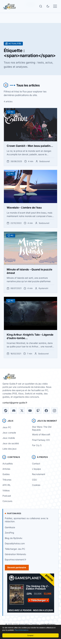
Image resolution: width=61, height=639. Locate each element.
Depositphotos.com (15, 543)
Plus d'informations (21, 630)
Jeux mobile (9, 438)
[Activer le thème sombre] (47, 6)
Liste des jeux (10, 448)
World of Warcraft (41, 434)
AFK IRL (7, 485)
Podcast (7, 495)
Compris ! (30, 635)
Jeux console (9, 432)
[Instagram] (54, 411)
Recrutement (38, 474)
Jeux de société (11, 443)
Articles (6, 469)
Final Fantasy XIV (41, 440)
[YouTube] (30, 411)
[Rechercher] (40, 6)
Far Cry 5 (36, 445)
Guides (6, 474)
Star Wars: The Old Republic (41, 428)
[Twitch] (38, 411)
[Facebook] (46, 411)
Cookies (36, 485)
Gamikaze (10, 527)
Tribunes (7, 479)
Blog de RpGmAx (13, 538)
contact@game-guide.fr (15, 402)
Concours (7, 501)
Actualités (8, 463)
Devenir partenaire (16, 567)
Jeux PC (7, 427)
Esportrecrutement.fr (15, 559)
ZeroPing (9, 532)
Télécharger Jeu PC (15, 549)
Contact (36, 463)
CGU (34, 479)
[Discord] (14, 411)
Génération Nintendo (15, 554)
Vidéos (6, 490)
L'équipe (36, 469)
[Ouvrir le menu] (55, 6)
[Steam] (6, 411)
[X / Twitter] (22, 411)
